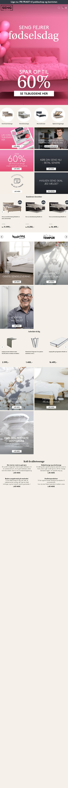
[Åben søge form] (59, 8)
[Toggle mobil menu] (66, 8)
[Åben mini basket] (62, 8)
